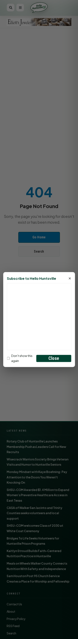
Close (53, 358)
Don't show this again (21, 358)
